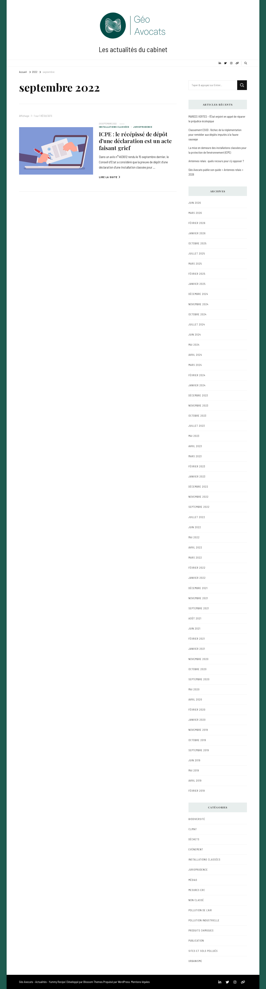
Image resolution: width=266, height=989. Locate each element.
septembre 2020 (199, 679)
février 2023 (196, 466)
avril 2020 (195, 699)
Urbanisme (195, 961)
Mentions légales (140, 982)
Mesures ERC (196, 890)
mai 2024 (193, 344)
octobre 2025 (197, 243)
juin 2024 (194, 334)
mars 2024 (195, 364)
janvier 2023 (196, 476)
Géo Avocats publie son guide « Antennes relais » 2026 (215, 172)
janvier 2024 (196, 385)
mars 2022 (195, 557)
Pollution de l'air (200, 910)
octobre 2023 (197, 415)
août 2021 (194, 618)
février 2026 (196, 223)
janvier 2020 (197, 719)
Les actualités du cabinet (133, 49)
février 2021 (196, 638)
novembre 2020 (198, 659)
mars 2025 (195, 263)
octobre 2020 (197, 669)
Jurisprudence (142, 127)
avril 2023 (195, 446)
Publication (196, 940)
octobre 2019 (197, 740)
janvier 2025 (197, 283)
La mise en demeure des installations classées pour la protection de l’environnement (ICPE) (217, 150)
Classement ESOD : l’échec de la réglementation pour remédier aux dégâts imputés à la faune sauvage (214, 134)
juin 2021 (194, 628)
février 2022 (196, 567)
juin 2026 (194, 202)
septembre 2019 (198, 750)
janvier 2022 (197, 577)
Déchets (193, 839)
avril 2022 (195, 547)
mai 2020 (194, 689)
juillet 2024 (196, 324)
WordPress (124, 982)
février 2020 (196, 709)
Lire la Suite (108, 177)
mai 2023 (193, 435)
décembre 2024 (198, 294)
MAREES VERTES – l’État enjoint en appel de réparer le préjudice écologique (216, 119)
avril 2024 (195, 354)
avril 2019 (195, 780)
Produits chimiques (201, 930)
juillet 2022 (196, 517)
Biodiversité (196, 819)
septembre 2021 (198, 608)
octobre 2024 (197, 314)
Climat (192, 829)
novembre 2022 (198, 496)
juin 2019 (194, 760)
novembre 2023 (198, 405)
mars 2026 (195, 212)
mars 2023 (195, 456)
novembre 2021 (198, 598)
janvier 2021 (196, 648)
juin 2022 (194, 527)
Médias (192, 879)
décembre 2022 (198, 486)
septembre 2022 (199, 506)
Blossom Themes (93, 982)
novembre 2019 (198, 729)
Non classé (196, 900)
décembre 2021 (198, 588)
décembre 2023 (198, 395)
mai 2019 (193, 770)
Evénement (195, 849)
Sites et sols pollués (203, 950)
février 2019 (196, 790)
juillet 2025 (196, 253)
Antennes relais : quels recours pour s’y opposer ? (216, 161)
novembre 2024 (198, 304)
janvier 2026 (197, 233)
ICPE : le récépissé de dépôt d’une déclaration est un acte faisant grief (135, 140)
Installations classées (114, 127)
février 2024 (196, 375)
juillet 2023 (196, 425)
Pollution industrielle (203, 920)
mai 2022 (194, 537)
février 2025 (196, 273)
